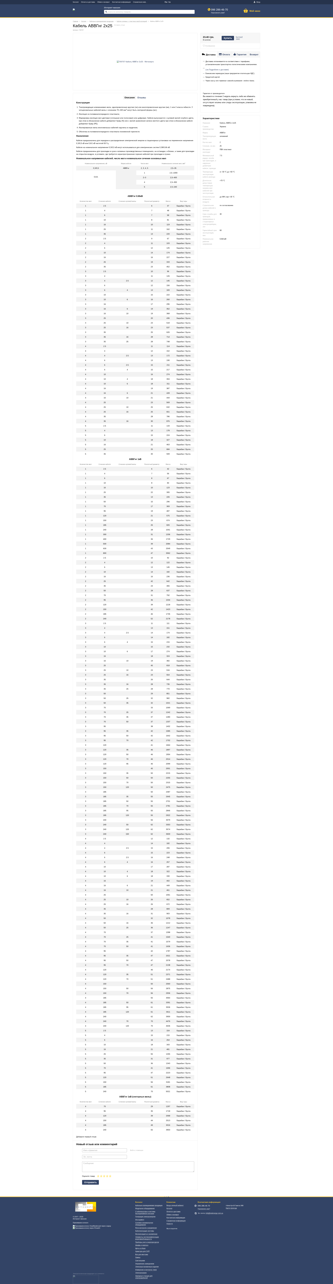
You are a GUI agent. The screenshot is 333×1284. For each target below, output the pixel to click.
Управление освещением (144, 1264)
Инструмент (139, 1220)
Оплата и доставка (88, 2)
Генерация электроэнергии (145, 1217)
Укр (169, 2)
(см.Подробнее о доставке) (217, 70)
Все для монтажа (141, 1254)
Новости (169, 1224)
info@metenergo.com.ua (214, 1213)
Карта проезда (231, 1208)
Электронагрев (140, 1273)
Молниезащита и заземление (146, 1234)
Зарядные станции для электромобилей (143, 1277)
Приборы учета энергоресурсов (147, 1242)
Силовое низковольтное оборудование (144, 1224)
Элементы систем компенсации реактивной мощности (147, 1238)
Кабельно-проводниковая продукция (148, 1205)
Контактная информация (121, 2)
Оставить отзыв (119, 25)
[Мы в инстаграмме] (159, 2)
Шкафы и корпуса (141, 1245)
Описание (129, 97)
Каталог (76, 2)
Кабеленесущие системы (144, 1231)
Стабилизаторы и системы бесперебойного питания (145, 1213)
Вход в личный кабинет (175, 1205)
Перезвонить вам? (218, 13)
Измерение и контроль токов (146, 1270)
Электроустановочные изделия (147, 1267)
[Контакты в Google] (152, 2)
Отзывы (141, 97)
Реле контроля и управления (146, 1228)
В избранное (210, 46)
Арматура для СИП (142, 1251)
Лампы (137, 1257)
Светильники (140, 1261)
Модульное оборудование (145, 1208)
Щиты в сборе (140, 1248)
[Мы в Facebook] (156, 2)
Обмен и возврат (103, 2)
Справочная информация (142, 2)
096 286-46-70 (219, 9)
